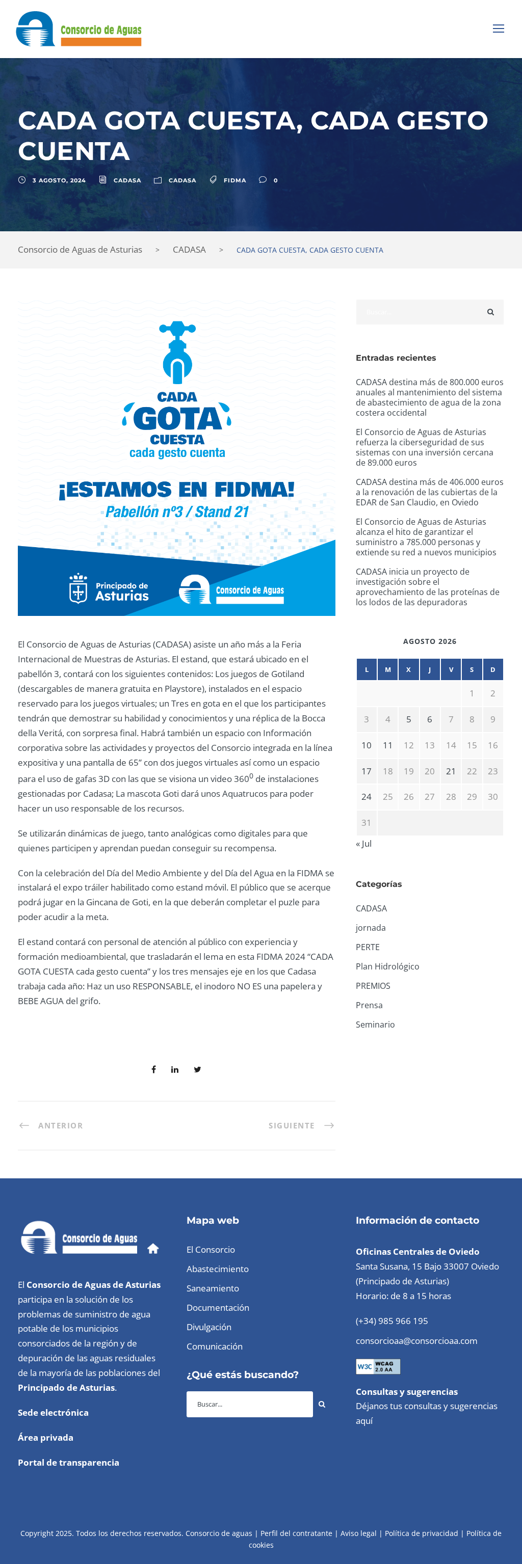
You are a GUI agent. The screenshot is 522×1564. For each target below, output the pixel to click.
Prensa (369, 1005)
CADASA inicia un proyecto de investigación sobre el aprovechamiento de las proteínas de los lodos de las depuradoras (428, 587)
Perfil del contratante (296, 1533)
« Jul (364, 843)
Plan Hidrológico (388, 966)
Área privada (45, 1437)
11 (388, 745)
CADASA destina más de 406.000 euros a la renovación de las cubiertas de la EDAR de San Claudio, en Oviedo (430, 492)
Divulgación (209, 1327)
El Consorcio (211, 1249)
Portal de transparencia (68, 1462)
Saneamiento (213, 1288)
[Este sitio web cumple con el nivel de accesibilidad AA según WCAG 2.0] (378, 1365)
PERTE (368, 947)
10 (366, 745)
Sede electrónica (53, 1412)
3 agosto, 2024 (59, 180)
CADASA (127, 180)
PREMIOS (373, 985)
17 (366, 771)
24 (366, 796)
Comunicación (215, 1346)
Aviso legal (359, 1533)
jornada (371, 927)
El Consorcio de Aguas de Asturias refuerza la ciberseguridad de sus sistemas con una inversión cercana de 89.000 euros (424, 447)
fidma (235, 180)
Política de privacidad (421, 1533)
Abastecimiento (218, 1269)
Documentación (218, 1307)
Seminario (375, 1024)
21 (451, 771)
